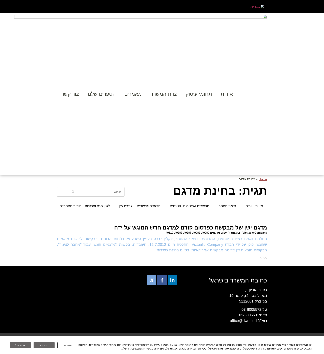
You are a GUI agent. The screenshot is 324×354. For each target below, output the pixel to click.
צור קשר (70, 94)
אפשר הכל (20, 345)
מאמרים (133, 94)
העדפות (68, 345)
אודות (227, 94)
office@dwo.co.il (243, 321)
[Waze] (151, 280)
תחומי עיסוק (199, 94)
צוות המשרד (163, 94)
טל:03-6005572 (254, 309)
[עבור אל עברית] (257, 6)
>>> (263, 258)
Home (263, 179)
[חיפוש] (73, 191)
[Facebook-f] (162, 280)
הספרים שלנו (102, 94)
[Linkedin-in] (172, 280)
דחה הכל (44, 345)
